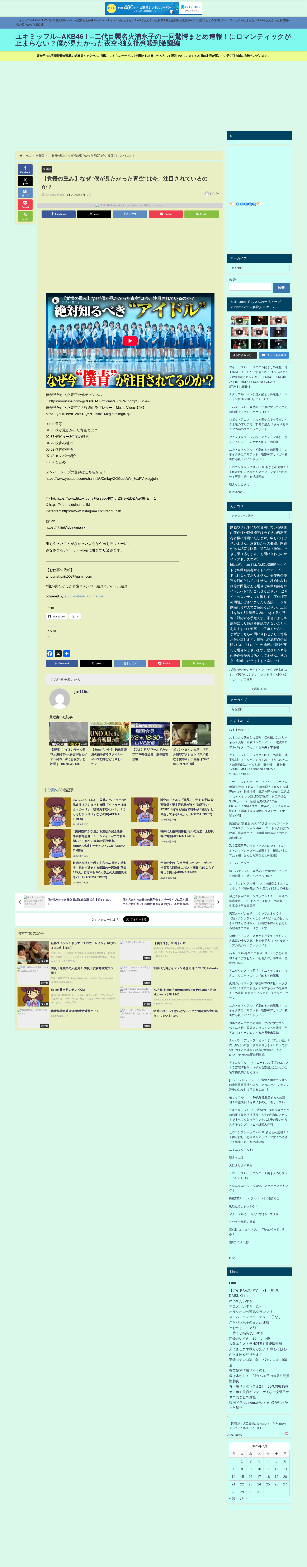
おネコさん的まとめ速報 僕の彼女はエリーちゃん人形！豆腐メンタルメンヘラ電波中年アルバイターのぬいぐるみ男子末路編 (258, 742)
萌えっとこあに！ (240, 484)
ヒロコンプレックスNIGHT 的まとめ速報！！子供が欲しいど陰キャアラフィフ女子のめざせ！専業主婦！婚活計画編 (259, 472)
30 (250, 1492)
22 (242, 1484)
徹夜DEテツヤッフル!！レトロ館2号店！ (255, 1198)
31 (259, 1492)
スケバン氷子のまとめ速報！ (251, 1322)
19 (276, 1476)
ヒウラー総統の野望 (242, 1221)
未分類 (47, 169)
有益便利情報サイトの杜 (247, 1370)
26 (276, 1484)
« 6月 (233, 1498)
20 (285, 1476)
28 (233, 1492)
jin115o (214, 193)
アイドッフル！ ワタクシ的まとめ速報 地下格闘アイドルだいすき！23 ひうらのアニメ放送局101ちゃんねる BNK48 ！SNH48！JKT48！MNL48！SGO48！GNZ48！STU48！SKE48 (259, 377)
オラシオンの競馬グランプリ (251, 1311)
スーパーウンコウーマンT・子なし (255, 1317)
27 (285, 1484)
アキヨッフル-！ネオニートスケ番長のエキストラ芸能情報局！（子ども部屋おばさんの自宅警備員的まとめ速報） (259, 1067)
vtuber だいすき (240, 1301)
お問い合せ (259, 688)
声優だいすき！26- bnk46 (249, 1338)
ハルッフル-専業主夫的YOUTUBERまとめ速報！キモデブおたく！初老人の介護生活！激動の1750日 (258, 958)
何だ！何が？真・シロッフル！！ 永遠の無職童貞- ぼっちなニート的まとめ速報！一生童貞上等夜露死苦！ (259, 901)
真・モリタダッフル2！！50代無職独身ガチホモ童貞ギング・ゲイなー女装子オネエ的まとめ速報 (259, 1392)
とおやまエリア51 (242, 1327)
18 (268, 1476)
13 (285, 1469)
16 (250, 1476)
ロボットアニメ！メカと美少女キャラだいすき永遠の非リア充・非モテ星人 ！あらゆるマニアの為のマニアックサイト (258, 940)
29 (242, 1492)
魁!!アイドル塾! (239, 1242)
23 (250, 1484)
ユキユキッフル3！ (241, 1149)
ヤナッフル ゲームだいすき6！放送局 (253, 1214)
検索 (232, 279)
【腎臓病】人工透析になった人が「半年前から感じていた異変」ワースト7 (258, 1425)
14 (233, 1476)
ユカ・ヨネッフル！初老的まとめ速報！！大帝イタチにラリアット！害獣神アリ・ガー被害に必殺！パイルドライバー (258, 454)
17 (259, 1476)
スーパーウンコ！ (240, 863)
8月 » (243, 1498)
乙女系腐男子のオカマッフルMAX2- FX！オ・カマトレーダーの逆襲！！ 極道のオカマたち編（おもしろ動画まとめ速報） (258, 850)
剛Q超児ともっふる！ (243, 1206)
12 (276, 1469)
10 (259, 1469)
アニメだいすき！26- (245, 1306)
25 (268, 1484)
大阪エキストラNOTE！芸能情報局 (255, 1343)
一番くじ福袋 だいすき (246, 1333)
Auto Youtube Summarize (83, 596)
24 (259, 1484)
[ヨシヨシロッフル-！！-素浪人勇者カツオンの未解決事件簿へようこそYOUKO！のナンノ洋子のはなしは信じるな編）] (259, 1084)
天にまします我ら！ (242, 1165)
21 (233, 1484)
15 (242, 1476)
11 (268, 1469)
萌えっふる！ (238, 1157)
